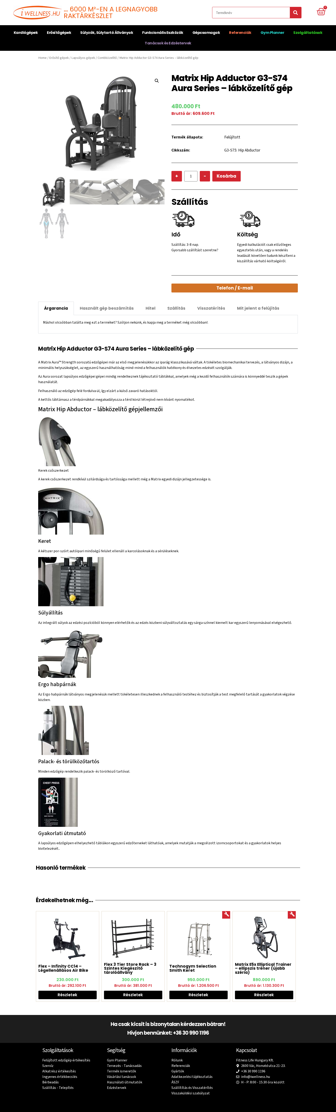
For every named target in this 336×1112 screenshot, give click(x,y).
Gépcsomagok (206, 32)
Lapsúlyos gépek (83, 57)
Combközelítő (107, 57)
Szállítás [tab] (176, 308)
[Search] (295, 12)
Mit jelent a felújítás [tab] (258, 308)
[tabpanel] (168, 324)
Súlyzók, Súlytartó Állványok (106, 32)
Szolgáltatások (307, 32)
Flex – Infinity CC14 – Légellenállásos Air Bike (63, 968)
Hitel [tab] (150, 308)
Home (42, 57)
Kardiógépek (26, 32)
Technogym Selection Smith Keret (192, 968)
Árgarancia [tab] (56, 308)
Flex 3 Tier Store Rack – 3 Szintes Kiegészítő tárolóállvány (130, 968)
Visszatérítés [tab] (211, 308)
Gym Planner (272, 32)
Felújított (232, 137)
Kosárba (226, 176)
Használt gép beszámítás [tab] (107, 308)
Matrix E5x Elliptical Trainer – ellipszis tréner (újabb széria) (263, 968)
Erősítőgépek (59, 32)
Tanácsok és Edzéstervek (168, 43)
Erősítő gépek (59, 57)
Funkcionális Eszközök (162, 32)
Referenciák (240, 32)
